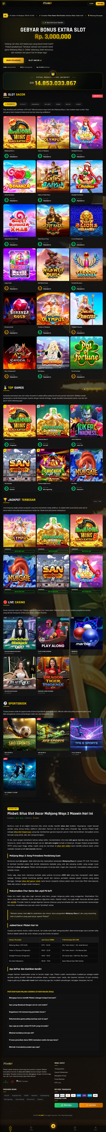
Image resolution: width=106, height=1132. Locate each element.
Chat (75, 1130)
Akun (95, 1130)
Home (10, 1130)
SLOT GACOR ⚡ (35, 60)
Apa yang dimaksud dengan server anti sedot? (28, 1005)
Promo (31, 1130)
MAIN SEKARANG (13, 60)
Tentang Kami (59, 1069)
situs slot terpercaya (22, 832)
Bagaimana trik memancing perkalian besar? (27, 1012)
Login (91, 3)
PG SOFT (23, 104)
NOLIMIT (48, 104)
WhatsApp (68, 1105)
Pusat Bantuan (59, 1079)
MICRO (68, 104)
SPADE (58, 104)
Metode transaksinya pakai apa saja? (24, 1047)
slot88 (13, 902)
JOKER (78, 104)
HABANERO (35, 104)
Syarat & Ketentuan (61, 1072)
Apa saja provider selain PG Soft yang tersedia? (28, 1026)
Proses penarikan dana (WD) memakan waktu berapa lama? (33, 1040)
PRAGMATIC (11, 104)
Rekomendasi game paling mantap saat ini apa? (28, 1019)
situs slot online (63, 846)
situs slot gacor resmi (31, 881)
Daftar (100, 3)
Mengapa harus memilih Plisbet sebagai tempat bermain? (32, 998)
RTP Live (58, 1083)
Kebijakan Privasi (60, 1076)
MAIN (19, 132)
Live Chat (92, 1105)
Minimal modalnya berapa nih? (21, 1033)
